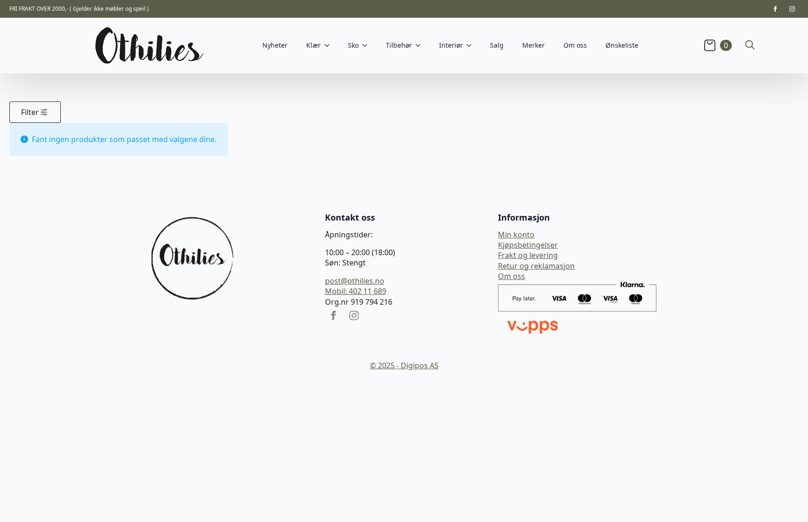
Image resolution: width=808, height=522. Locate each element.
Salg (497, 45)
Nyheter (275, 45)
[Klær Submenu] (330, 45)
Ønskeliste (622, 45)
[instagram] (792, 8)
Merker (533, 45)
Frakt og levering (528, 255)
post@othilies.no (354, 281)
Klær (313, 45)
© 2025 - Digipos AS (404, 365)
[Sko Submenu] (367, 45)
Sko (353, 45)
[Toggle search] (750, 45)
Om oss (575, 45)
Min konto (516, 234)
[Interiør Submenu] (472, 45)
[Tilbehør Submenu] (421, 45)
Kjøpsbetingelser (528, 245)
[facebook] (775, 8)
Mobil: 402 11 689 (355, 291)
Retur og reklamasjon (536, 266)
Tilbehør (399, 45)
